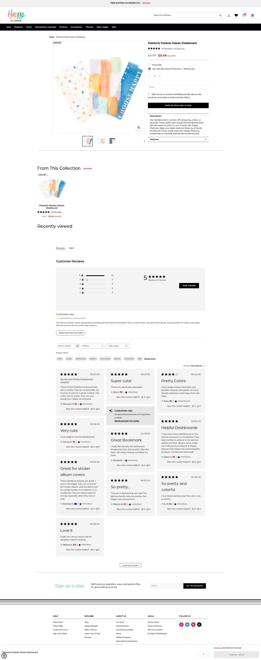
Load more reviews (130, 565)
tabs (140, 359)
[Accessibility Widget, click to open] (4, 656)
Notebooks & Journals (45, 27)
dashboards (81, 359)
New (9, 27)
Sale (114, 27)
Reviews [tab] (60, 248)
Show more (150, 359)
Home (51, 37)
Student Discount (60, 630)
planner (117, 359)
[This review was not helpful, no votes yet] (97, 409)
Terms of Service (154, 626)
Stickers (63, 27)
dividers (93, 359)
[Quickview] (62, 198)
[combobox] (93, 346)
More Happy (102, 27)
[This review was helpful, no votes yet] (92, 409)
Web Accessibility (155, 630)
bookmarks (129, 359)
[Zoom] (98, 87)
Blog (86, 622)
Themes (89, 27)
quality (69, 359)
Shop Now (87, 168)
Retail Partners (122, 626)
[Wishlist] (236, 15)
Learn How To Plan (92, 634)
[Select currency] (252, 15)
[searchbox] (65, 346)
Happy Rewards (91, 626)
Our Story (120, 622)
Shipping (217, 648)
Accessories (76, 27)
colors (59, 359)
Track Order (58, 626)
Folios (29, 27)
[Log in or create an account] (229, 15)
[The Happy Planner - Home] (16, 15)
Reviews (88, 637)
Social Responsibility (124, 630)
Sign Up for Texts (60, 634)
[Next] (143, 141)
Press (118, 634)
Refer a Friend (91, 630)
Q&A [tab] (71, 248)
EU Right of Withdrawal (157, 634)
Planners (18, 27)
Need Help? (58, 622)
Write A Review (189, 286)
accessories (105, 359)
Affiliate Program (123, 637)
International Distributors (126, 641)
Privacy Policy (153, 622)
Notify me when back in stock (178, 105)
